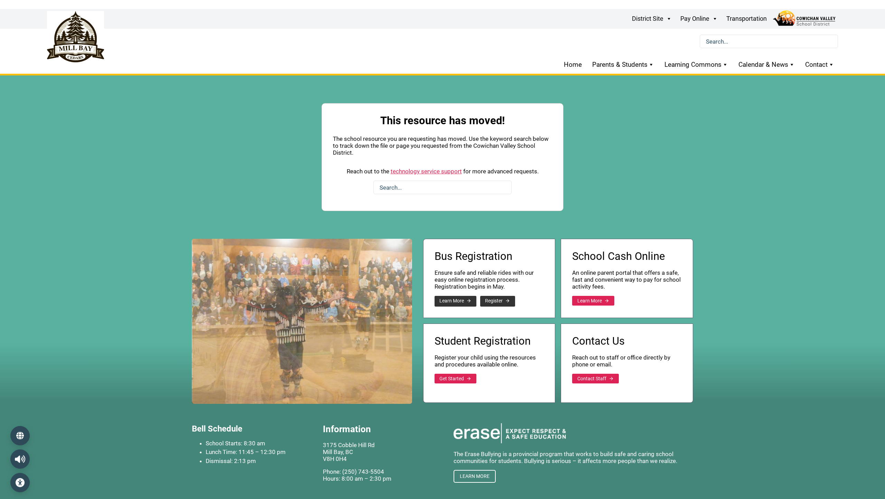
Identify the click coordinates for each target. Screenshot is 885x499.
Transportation (746, 18)
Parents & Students (620, 65)
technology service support (426, 171)
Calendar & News (763, 65)
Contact (816, 65)
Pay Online (694, 18)
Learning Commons (692, 65)
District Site (647, 18)
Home (573, 65)
